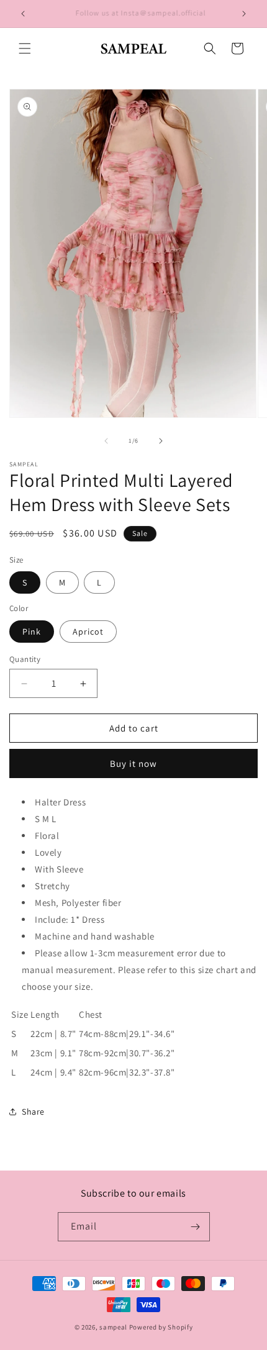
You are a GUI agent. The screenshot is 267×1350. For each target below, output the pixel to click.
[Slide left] (106, 441)
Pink (31, 631)
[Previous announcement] (23, 13)
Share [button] (33, 1111)
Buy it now (133, 763)
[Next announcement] (244, 13)
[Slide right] (160, 441)
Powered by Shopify (161, 1327)
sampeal (113, 1327)
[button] (24, 48)
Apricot (88, 631)
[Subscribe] (195, 1226)
